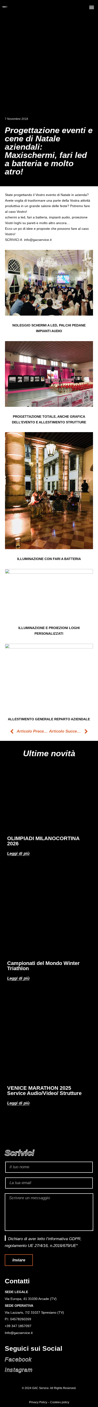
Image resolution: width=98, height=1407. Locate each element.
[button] (92, 7)
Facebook (18, 1359)
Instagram (19, 1370)
